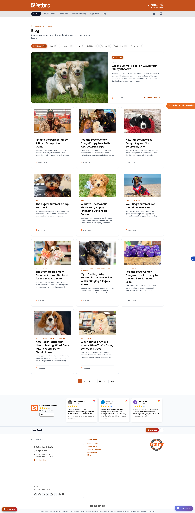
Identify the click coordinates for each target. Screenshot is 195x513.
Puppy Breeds (94, 14)
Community (90, 136)
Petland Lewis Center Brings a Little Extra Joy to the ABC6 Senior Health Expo (142, 277)
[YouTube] (43, 494)
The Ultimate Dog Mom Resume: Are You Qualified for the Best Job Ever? (52, 275)
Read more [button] (72, 419)
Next (112, 381)
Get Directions (41, 460)
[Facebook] (35, 494)
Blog (104, 14)
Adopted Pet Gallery (79, 14)
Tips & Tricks (45, 136)
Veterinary (85, 270)
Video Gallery (63, 14)
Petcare (44, 268)
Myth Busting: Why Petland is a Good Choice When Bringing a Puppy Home (96, 279)
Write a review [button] (46, 415)
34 (105, 381)
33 (100, 381)
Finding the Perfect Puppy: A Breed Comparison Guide (52, 143)
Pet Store (89, 268)
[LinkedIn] (63, 494)
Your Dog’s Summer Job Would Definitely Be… (140, 205)
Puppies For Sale (49, 14)
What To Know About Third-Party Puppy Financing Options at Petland (94, 209)
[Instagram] (39, 494)
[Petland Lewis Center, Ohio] (40, 5)
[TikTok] (55, 494)
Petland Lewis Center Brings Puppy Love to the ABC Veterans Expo (96, 143)
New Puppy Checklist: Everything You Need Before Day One (139, 143)
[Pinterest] (51, 494)
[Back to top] (162, 430)
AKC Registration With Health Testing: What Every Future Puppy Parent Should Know (52, 347)
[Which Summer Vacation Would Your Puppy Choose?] (69, 77)
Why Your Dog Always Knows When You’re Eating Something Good (97, 345)
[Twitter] (47, 494)
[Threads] (59, 494)
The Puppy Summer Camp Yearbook (52, 205)
